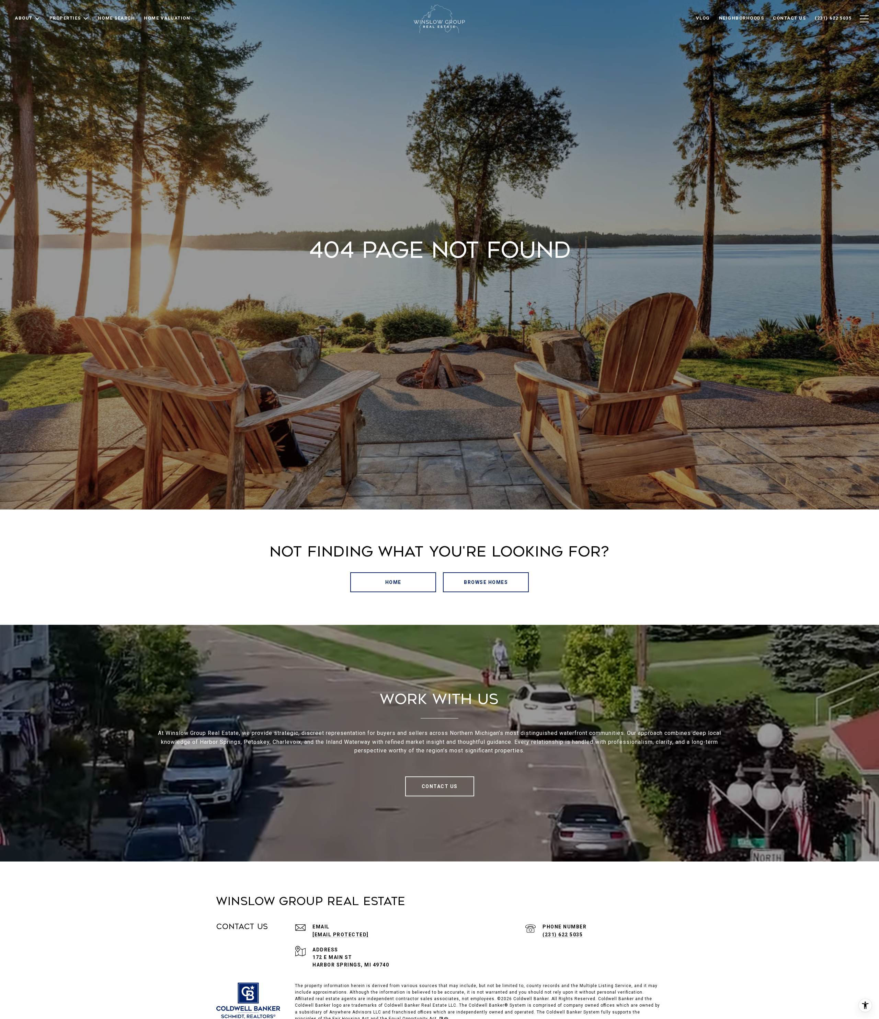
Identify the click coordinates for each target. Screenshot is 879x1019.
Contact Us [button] (440, 786)
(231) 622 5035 (563, 934)
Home (393, 582)
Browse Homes (486, 582)
